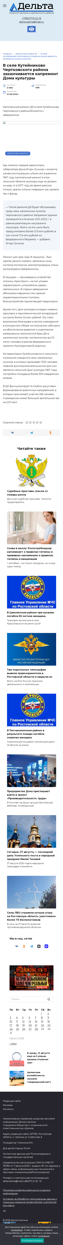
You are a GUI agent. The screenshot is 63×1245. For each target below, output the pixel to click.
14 (36, 1021)
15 (42, 1021)
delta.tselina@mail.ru (31, 21)
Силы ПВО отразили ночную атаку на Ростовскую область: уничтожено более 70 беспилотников (31, 916)
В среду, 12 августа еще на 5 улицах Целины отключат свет (38, 1058)
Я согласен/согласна (32, 1240)
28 (36, 1029)
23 (48, 1025)
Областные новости (17, 153)
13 (30, 1021)
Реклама (7, 1105)
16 (48, 1021)
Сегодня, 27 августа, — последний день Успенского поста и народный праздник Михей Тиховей (31, 855)
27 (30, 1029)
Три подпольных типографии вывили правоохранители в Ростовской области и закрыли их (29, 673)
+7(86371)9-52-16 (31, 18)
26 (23, 1029)
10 (11, 1021)
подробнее (17, 1230)
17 (11, 1025)
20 (30, 1025)
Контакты (8, 1109)
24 (11, 1029)
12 (23, 1021)
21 (36, 1025)
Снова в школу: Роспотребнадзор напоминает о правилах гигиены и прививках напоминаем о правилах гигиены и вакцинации (30, 553)
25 (17, 1029)
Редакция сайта (12, 1101)
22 (42, 1025)
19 (23, 1025)
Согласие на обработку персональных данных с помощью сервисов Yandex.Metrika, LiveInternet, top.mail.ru (30, 1202)
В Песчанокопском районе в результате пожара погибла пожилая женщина (25, 734)
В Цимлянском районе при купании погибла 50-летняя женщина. (30, 614)
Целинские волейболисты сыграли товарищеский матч (39, 1077)
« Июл (13, 1043)
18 (17, 1025)
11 (17, 1021)
